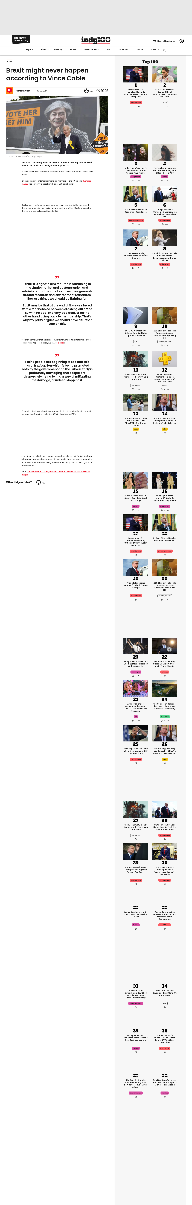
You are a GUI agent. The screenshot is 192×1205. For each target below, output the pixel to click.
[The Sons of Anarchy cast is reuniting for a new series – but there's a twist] (135, 1064)
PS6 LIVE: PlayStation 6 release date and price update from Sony (136, 333)
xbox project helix (165, 342)
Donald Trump (136, 264)
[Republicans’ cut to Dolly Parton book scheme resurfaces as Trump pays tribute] (164, 237)
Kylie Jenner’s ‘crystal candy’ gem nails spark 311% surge (135, 498)
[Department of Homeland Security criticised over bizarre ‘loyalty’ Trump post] (135, 73)
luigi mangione (164, 1169)
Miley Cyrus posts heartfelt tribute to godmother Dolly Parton (164, 498)
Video (140, 50)
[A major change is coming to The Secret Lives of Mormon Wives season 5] (135, 688)
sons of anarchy (136, 1093)
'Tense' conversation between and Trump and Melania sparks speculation (164, 915)
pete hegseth (136, 759)
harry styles (136, 672)
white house (164, 1048)
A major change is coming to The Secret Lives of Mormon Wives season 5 (136, 707)
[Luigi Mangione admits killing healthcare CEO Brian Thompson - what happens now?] (164, 1142)
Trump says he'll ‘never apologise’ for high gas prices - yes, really (135, 869)
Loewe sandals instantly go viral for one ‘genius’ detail (136, 914)
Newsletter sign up (166, 41)
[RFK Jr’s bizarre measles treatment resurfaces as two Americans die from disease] (135, 193)
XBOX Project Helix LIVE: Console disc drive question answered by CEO (164, 586)
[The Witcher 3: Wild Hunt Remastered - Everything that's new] (135, 358)
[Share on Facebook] (98, 90)
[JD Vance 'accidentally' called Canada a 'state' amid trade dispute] (164, 645)
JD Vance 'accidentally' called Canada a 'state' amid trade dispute (164, 663)
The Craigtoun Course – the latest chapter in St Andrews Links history (164, 706)
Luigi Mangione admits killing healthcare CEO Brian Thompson (165, 1161)
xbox (164, 1003)
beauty (164, 177)
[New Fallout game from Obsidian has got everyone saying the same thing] (135, 1185)
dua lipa (165, 1093)
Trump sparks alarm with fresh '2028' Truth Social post (136, 1161)
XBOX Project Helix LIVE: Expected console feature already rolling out (164, 334)
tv (136, 717)
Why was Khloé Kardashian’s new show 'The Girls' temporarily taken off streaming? (135, 994)
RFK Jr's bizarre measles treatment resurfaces (135, 210)
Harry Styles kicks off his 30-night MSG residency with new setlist (136, 663)
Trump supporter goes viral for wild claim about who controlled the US (136, 421)
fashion (136, 925)
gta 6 (165, 103)
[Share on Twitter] (102, 90)
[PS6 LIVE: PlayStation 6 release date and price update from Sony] (135, 315)
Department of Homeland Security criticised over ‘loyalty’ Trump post (135, 93)
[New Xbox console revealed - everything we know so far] (164, 974)
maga (136, 429)
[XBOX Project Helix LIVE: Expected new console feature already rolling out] (164, 315)
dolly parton (136, 177)
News (43, 50)
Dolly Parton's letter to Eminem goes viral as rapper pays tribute (135, 170)
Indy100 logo (96, 40)
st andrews (165, 717)
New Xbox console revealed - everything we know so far (165, 992)
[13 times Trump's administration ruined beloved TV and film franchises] (164, 1019)
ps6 (136, 342)
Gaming (58, 50)
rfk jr (165, 429)
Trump (73, 50)
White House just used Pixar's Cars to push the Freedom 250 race (164, 827)
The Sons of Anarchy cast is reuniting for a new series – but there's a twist (135, 1083)
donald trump (136, 103)
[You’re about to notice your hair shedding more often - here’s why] (164, 152)
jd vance (164, 672)
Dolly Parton (164, 264)
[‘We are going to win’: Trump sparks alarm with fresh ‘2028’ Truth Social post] (135, 1142)
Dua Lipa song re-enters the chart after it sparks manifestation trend (165, 1082)
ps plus (164, 385)
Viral (109, 50)
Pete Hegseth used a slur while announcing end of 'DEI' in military (136, 751)
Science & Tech (91, 50)
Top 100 (29, 50)
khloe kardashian (136, 1003)
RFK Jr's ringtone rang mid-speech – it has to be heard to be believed (164, 420)
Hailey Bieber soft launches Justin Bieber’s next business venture (136, 1037)
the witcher (136, 385)
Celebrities (124, 50)
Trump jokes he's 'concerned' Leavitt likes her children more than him (165, 213)
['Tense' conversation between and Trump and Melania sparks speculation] (164, 896)
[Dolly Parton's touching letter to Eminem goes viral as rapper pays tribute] (135, 152)
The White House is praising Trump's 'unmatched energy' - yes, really (164, 871)
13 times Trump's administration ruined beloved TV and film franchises (164, 1039)
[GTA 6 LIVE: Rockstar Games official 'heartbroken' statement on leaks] (164, 73)
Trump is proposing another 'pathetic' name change (136, 255)
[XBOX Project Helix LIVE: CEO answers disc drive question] (164, 567)
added (61, 343)
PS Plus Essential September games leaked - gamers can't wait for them (165, 378)
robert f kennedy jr (136, 220)
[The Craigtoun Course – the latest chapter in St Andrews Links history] (164, 688)
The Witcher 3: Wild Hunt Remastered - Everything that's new (136, 376)
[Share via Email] (106, 90)
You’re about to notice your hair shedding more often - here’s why (164, 170)
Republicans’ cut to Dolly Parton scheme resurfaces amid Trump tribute (164, 257)
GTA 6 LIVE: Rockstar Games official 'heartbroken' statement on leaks (165, 93)
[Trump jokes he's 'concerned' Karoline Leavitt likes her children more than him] (164, 193)
